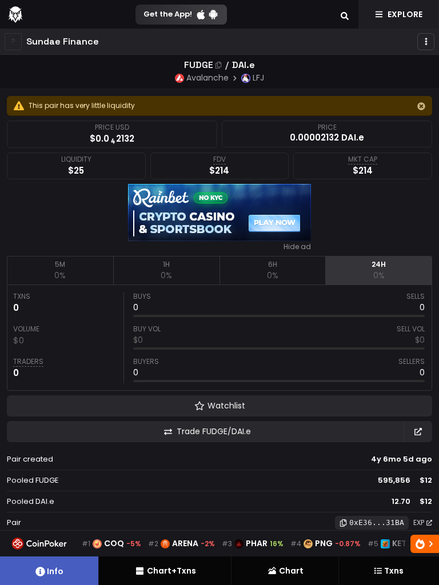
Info (55, 571)
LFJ (258, 77)
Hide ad (297, 246)
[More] (425, 41)
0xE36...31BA (376, 522)
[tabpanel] (219, 338)
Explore (405, 14)
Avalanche (207, 77)
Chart (291, 570)
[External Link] (418, 431)
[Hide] (421, 106)
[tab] (60, 270)
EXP (418, 522)
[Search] (344, 14)
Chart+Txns (171, 570)
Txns (394, 570)
